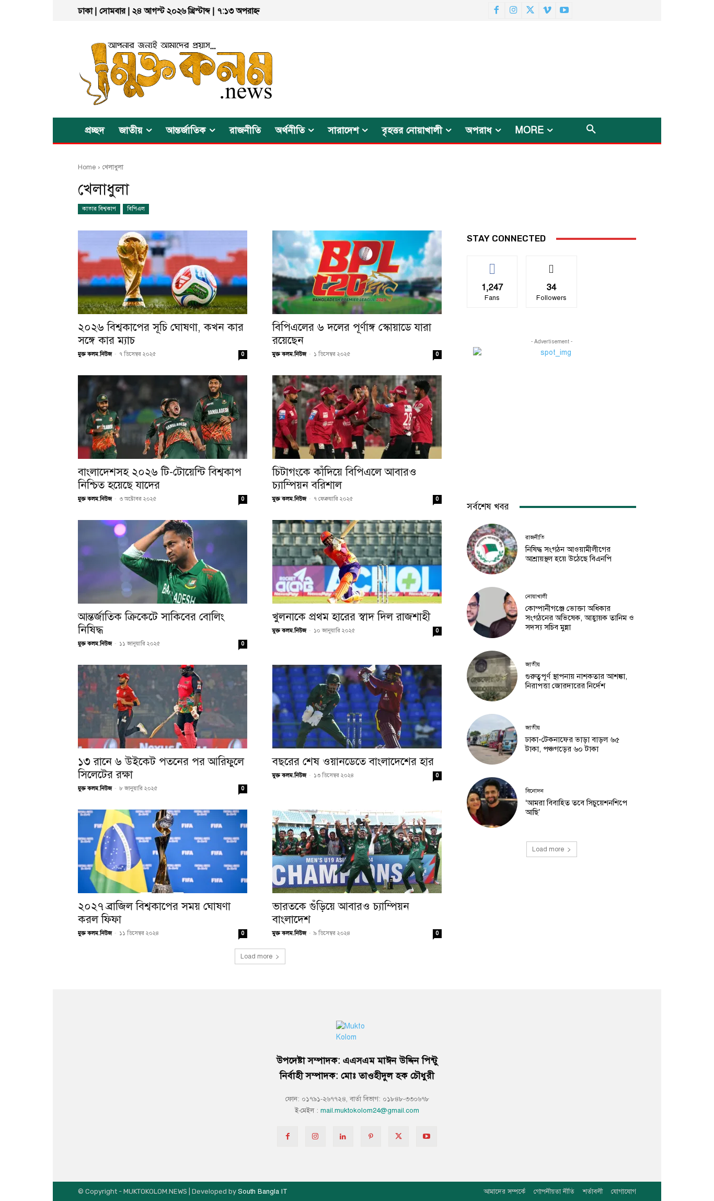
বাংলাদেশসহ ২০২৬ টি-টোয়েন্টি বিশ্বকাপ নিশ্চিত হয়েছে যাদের (159, 478)
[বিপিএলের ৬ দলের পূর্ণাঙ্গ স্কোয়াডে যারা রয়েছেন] (357, 272)
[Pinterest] (371, 1136)
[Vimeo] (547, 10)
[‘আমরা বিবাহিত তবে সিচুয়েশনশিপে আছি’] (492, 802)
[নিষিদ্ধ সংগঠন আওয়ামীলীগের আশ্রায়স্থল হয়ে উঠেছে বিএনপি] (492, 549)
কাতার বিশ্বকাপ (99, 208)
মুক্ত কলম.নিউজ (95, 354)
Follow (551, 263)
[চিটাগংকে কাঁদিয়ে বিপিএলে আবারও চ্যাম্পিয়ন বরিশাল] (357, 417)
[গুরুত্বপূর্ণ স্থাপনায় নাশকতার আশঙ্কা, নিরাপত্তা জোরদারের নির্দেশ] (492, 676)
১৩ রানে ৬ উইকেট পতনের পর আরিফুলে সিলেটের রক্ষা (161, 768)
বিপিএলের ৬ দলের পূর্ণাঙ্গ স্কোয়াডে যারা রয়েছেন (351, 333)
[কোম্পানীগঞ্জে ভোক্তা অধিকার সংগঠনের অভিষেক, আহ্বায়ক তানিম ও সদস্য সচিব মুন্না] (492, 612)
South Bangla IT (262, 1191)
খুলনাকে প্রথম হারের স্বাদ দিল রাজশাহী (351, 616)
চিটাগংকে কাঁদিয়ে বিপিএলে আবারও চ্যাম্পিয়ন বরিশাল (344, 478)
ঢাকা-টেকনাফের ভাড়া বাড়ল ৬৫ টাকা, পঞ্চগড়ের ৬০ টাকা (572, 744)
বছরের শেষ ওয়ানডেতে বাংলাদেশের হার (353, 761)
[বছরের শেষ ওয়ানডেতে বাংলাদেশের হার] (357, 706)
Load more (256, 956)
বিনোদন (534, 791)
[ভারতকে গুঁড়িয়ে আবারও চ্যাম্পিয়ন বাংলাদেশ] (357, 851)
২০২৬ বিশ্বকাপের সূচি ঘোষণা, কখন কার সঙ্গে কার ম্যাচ (161, 333)
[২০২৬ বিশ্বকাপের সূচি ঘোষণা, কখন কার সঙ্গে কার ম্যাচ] (162, 272)
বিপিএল (136, 208)
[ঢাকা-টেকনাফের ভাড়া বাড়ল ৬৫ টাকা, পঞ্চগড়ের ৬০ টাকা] (492, 739)
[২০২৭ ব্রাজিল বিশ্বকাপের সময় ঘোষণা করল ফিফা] (162, 851)
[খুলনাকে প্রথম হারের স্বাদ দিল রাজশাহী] (357, 562)
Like (493, 263)
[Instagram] (513, 10)
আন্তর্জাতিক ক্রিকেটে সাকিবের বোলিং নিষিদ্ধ (151, 623)
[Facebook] (496, 10)
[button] (591, 130)
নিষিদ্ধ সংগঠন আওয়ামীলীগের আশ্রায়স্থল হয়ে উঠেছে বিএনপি (568, 554)
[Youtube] (564, 10)
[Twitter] (530, 10)
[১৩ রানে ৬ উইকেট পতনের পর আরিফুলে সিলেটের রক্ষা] (162, 706)
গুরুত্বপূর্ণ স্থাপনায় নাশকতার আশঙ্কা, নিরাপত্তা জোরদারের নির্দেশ (576, 681)
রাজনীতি (535, 537)
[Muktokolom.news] (157, 69)
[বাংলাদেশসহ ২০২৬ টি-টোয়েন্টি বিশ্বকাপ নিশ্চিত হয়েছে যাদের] (162, 417)
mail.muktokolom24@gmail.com (369, 1110)
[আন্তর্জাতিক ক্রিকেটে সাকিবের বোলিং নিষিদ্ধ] (162, 562)
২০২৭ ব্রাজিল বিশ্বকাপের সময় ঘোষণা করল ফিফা (154, 912)
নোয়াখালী (536, 596)
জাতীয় (532, 664)
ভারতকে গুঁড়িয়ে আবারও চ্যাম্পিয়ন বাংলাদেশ (340, 912)
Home (87, 167)
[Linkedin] (343, 1136)
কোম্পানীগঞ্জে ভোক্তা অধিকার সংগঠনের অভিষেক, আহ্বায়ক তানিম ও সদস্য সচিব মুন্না (579, 618)
